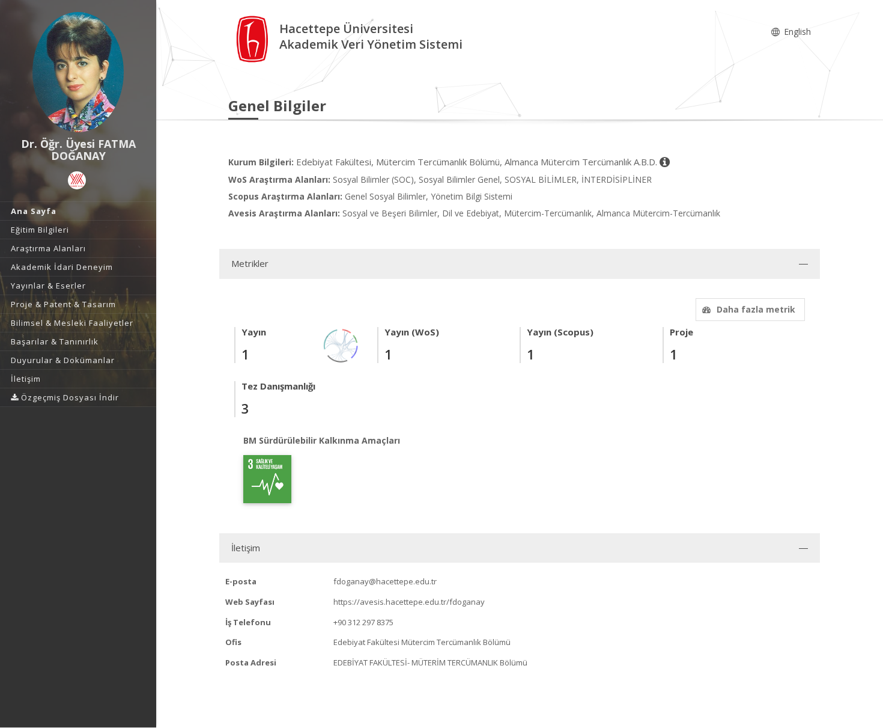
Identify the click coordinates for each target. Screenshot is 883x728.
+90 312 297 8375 (363, 622)
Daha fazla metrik (756, 309)
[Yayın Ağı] (341, 344)
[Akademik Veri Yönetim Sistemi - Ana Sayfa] (253, 38)
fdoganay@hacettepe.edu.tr (385, 581)
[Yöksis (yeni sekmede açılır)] (77, 180)
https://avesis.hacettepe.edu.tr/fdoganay (409, 601)
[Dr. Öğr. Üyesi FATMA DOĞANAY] (78, 72)
